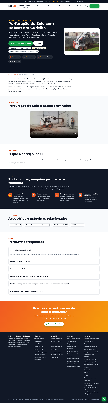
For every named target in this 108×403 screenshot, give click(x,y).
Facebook (87, 370)
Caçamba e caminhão (73, 361)
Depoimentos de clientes (91, 338)
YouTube (86, 372)
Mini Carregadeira (39, 338)
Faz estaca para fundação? (20, 261)
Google (86, 375)
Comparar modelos (39, 354)
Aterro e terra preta (72, 351)
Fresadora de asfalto (57, 354)
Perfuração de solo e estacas (73, 355)
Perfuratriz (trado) (56, 341)
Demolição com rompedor (71, 347)
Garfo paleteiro (55, 349)
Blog (86, 6)
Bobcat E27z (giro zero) (41, 352)
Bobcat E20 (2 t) (38, 346)
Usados (79, 6)
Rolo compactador (56, 352)
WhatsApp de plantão (90, 362)
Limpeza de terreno (73, 344)
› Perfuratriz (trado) (16, 225)
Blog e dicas (87, 344)
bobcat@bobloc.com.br (91, 364)
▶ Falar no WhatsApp (54, 324)
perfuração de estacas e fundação (42, 35)
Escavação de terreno (73, 338)
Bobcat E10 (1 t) (38, 344)
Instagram (87, 367)
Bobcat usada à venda (73, 364)
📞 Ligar (38, 43)
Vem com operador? (17, 269)
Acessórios (62, 6)
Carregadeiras (52, 6)
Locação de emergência (91, 352)
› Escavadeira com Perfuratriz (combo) (37, 225)
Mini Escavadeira (38, 341)
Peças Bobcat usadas (73, 366)
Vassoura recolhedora (57, 346)
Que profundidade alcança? (20, 250)
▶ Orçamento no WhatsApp (21, 43)
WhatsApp (94, 6)
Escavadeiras (41, 6)
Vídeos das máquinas (90, 349)
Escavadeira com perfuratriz (89, 355)
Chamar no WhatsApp (90, 359)
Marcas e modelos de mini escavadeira (40, 358)
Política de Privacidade (90, 378)
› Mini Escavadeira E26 (60, 225)
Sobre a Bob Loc (89, 341)
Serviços (72, 6)
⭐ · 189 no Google (39, 48)
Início (10, 74)
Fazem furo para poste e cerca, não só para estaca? (29, 276)
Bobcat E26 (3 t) (38, 349)
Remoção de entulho (73, 358)
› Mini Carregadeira (77, 225)
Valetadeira (54, 344)
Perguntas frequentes (90, 346)
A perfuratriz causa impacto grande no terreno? (28, 291)
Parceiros (87, 380)
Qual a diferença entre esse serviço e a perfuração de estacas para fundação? (39, 284)
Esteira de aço (55, 357)
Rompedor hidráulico (56, 338)
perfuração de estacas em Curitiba (36, 89)
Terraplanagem (71, 341)
